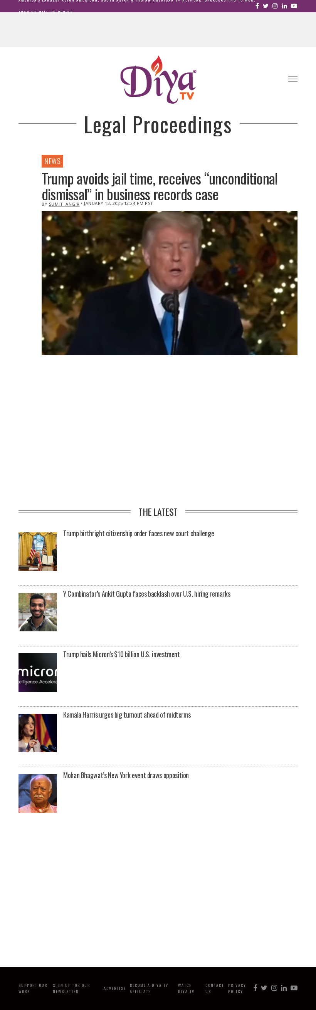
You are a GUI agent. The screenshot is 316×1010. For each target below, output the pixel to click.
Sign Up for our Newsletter (71, 988)
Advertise (115, 988)
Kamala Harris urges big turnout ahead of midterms (126, 715)
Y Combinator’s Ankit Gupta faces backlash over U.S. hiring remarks (146, 594)
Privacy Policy (237, 988)
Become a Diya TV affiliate (149, 988)
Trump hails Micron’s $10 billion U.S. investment (121, 654)
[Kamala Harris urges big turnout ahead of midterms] (37, 733)
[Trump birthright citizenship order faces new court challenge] (37, 552)
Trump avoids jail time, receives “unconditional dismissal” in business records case (159, 186)
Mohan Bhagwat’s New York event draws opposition (126, 775)
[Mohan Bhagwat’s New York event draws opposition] (37, 794)
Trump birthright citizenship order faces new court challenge (138, 533)
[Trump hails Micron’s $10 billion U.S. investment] (37, 673)
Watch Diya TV (186, 988)
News (52, 161)
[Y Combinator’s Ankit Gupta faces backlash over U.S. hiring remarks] (37, 613)
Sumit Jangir (64, 204)
